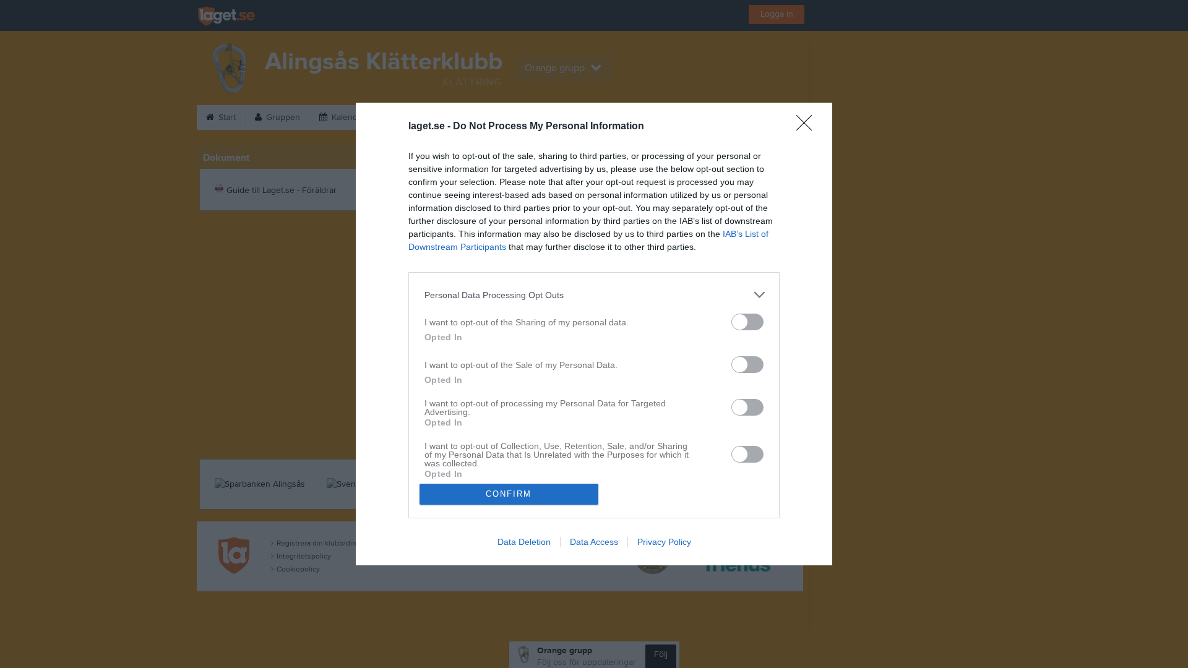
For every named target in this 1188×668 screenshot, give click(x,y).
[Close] (808, 127)
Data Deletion (524, 542)
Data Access (594, 542)
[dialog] (594, 334)
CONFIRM (509, 494)
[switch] (747, 322)
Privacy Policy (664, 542)
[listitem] (594, 294)
